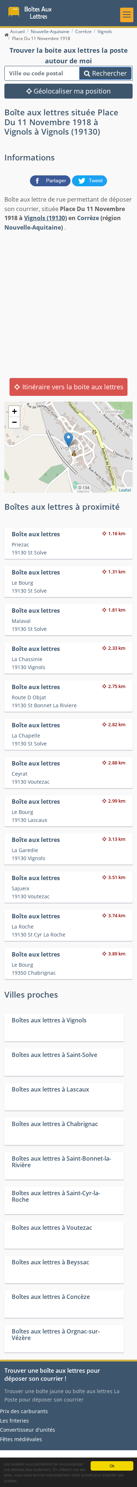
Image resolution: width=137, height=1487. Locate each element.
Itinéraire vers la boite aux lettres (71, 386)
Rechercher (108, 73)
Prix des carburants (24, 1411)
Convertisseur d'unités (27, 1429)
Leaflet (125, 490)
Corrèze (88, 218)
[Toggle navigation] (126, 15)
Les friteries (14, 1420)
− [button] (14, 422)
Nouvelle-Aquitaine (32, 227)
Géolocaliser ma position (71, 91)
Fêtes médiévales (21, 1439)
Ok (112, 1465)
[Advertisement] (68, 304)
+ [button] (14, 411)
